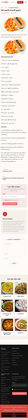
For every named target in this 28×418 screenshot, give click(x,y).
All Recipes (14, 351)
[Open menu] (25, 2)
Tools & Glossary (15, 358)
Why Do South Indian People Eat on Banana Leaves (5, 395)
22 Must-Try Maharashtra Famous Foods (5, 379)
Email (4, 193)
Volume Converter (5, 358)
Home (2, 7)
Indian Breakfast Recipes (17, 355)
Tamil (6, 7)
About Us (14, 360)
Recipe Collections (16, 353)
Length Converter (4, 360)
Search (20, 2)
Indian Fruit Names (5, 367)
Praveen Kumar (5, 13)
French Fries (3, 385)
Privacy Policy (15, 200)
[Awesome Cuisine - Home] (5, 2)
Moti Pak (3, 383)
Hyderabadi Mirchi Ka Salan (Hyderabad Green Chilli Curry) (5, 389)
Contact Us (14, 362)
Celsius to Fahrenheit (5, 352)
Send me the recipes (10, 203)
